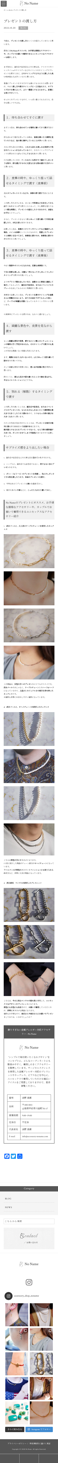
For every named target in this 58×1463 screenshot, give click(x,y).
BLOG (23, 28)
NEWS (8, 1207)
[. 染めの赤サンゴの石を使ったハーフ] (16, 1363)
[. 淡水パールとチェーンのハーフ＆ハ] (16, 1388)
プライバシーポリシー (17, 1443)
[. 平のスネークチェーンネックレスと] (41, 1388)
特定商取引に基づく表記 (40, 1443)
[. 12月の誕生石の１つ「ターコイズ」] (16, 1412)
